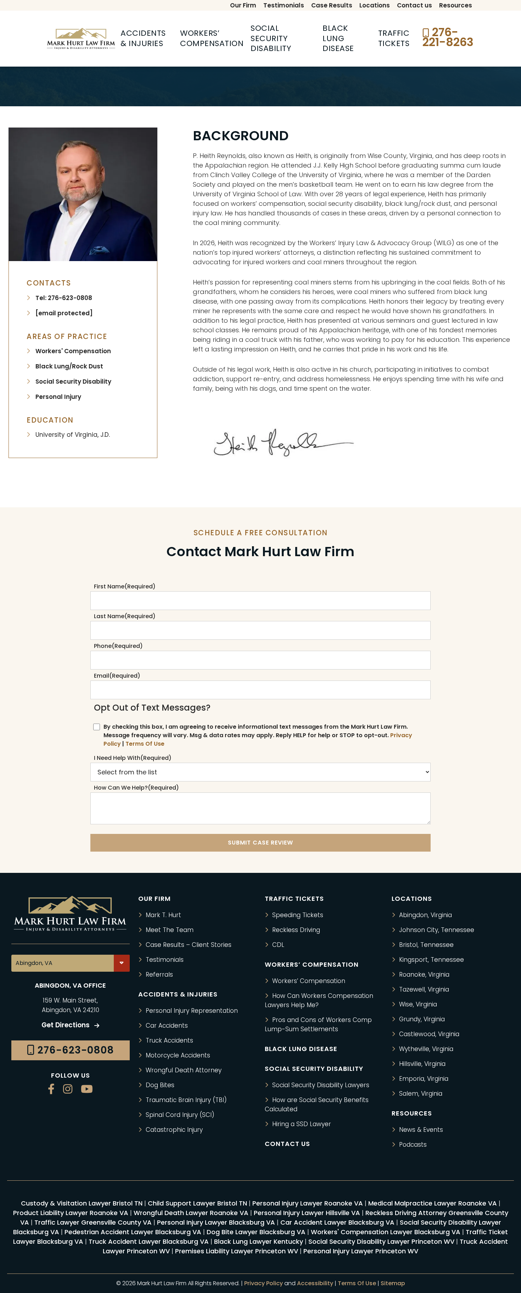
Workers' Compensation (73, 351)
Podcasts (413, 1144)
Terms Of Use (144, 744)
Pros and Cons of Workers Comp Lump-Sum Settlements (318, 1024)
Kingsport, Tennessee (431, 959)
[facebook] (51, 1089)
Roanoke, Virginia (424, 974)
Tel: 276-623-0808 (63, 298)
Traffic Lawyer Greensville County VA (93, 1222)
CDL (278, 945)
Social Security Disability (73, 381)
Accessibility (315, 1283)
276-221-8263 (448, 37)
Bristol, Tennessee (426, 945)
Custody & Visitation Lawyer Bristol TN (81, 1203)
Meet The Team (170, 930)
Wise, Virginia (418, 1004)
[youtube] (86, 1089)
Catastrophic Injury (174, 1129)
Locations (412, 898)
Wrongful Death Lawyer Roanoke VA (191, 1212)
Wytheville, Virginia (426, 1049)
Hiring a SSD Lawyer (301, 1124)
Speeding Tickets (297, 915)
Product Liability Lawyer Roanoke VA (70, 1212)
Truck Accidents (169, 1040)
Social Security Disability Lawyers (320, 1085)
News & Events (421, 1129)
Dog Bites (160, 1085)
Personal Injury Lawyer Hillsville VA (307, 1212)
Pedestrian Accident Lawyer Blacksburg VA (133, 1231)
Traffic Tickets (294, 898)
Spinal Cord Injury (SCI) (180, 1115)
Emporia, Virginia (423, 1078)
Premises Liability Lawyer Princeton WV (236, 1251)
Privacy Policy (263, 1283)
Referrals (159, 974)
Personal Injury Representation (192, 1010)
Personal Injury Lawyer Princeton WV (360, 1251)
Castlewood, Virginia (429, 1034)
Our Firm (154, 898)
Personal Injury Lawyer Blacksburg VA (216, 1222)
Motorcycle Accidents (178, 1055)
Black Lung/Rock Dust (69, 366)
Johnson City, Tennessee (436, 930)
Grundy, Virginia (422, 1019)
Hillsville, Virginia (422, 1064)
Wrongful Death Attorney (184, 1070)
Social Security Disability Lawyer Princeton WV (381, 1241)
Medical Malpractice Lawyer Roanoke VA (432, 1203)
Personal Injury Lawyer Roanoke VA (307, 1203)
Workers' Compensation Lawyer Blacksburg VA (385, 1231)
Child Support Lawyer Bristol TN (197, 1203)
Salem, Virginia (420, 1093)
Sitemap (393, 1283)
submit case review (260, 843)
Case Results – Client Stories (188, 945)
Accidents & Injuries (178, 994)
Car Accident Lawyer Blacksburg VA (337, 1222)
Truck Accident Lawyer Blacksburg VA (149, 1241)
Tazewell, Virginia (424, 989)
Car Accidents (167, 1025)
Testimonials (165, 959)
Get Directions (66, 1025)
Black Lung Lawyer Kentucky (258, 1241)
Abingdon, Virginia (425, 915)
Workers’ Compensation (308, 981)
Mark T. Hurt (163, 915)
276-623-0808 (74, 1050)
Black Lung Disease (301, 1048)
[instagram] (68, 1089)
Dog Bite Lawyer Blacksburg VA (256, 1231)
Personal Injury (58, 397)
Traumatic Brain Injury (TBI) (186, 1100)
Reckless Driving (296, 930)
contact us (287, 1143)
